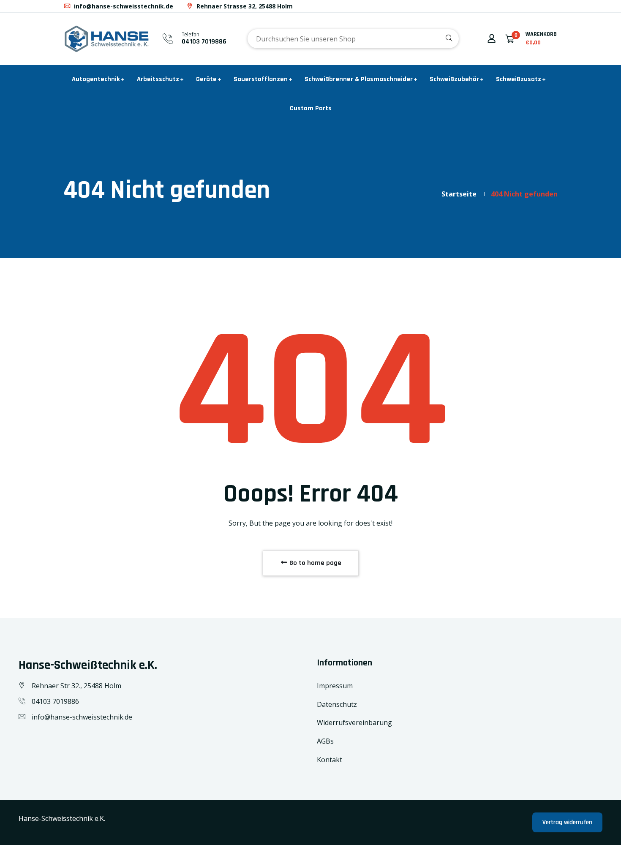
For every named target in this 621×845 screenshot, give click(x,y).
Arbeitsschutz (158, 79)
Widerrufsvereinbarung (354, 722)
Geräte (206, 79)
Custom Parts (311, 108)
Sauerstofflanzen (261, 79)
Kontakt (329, 759)
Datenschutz (337, 704)
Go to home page (314, 563)
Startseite (459, 194)
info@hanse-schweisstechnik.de (122, 6)
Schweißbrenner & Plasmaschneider (359, 79)
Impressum (335, 685)
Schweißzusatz (518, 79)
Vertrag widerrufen (567, 822)
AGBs (325, 741)
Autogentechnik (96, 79)
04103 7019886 (204, 41)
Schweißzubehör (454, 79)
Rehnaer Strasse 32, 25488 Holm (244, 6)
